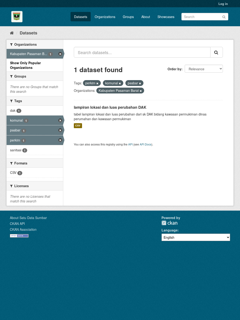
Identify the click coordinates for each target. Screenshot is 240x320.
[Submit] (224, 16)
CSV (77, 125)
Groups (128, 16)
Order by (174, 69)
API (130, 144)
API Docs (145, 144)
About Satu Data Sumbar (28, 217)
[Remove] (97, 83)
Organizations (105, 16)
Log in (223, 3)
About (145, 16)
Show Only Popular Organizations (25, 65)
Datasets (80, 16)
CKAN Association (23, 229)
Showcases (166, 16)
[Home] (12, 33)
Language (169, 230)
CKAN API (17, 223)
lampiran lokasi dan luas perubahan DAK (110, 107)
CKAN (169, 222)
